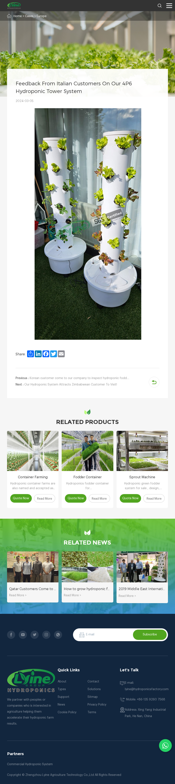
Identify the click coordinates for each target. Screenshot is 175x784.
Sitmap (93, 696)
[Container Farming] (32, 451)
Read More (44, 498)
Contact (93, 681)
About (62, 681)
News (61, 704)
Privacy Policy (97, 704)
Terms (92, 712)
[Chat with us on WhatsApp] (165, 745)
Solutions (94, 689)
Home (17, 16)
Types (62, 689)
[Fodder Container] (87, 451)
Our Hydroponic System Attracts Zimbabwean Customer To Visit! (66, 384)
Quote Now (21, 498)
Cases (29, 16)
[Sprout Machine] (142, 451)
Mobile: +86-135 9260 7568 (145, 699)
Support (63, 696)
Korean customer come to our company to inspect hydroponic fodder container (73, 378)
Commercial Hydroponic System (30, 764)
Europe (42, 16)
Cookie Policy (67, 712)
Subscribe (150, 634)
